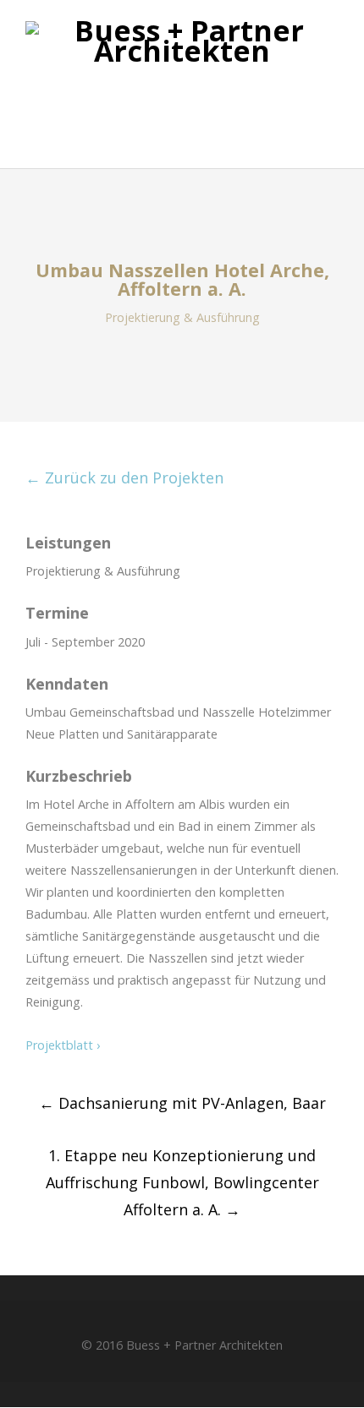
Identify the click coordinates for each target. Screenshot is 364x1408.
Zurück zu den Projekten (124, 477)
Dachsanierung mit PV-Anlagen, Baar (182, 1103)
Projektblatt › (62, 1045)
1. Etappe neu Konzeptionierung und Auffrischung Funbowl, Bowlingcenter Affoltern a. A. (182, 1182)
